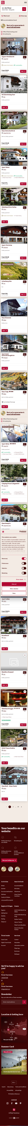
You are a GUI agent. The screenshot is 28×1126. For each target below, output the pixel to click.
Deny (14, 593)
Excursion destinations (7, 891)
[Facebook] (11, 1103)
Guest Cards (4, 939)
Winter (3, 885)
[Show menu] (25, 2)
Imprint (3, 1087)
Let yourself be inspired (7, 900)
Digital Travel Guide (6, 942)
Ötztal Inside (5, 935)
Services (17, 935)
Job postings (18, 1090)
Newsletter (17, 942)
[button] (8, 53)
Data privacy (10, 1087)
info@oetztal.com (5, 989)
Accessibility (10, 1090)
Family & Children (5, 897)
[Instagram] (7, 1103)
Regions (3, 910)
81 (18, 807)
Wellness (3, 894)
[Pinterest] (20, 1103)
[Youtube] (16, 1103)
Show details (19, 579)
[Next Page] (21, 807)
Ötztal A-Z (3, 922)
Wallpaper (17, 954)
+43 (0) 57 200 (4, 977)
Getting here (4, 913)
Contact (16, 939)
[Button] (24, 1002)
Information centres (19, 945)
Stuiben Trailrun (18, 919)
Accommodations (18, 885)
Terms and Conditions (20, 1087)
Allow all (14, 584)
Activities (4, 882)
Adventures (17, 891)
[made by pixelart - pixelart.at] (14, 1118)
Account (3, 945)
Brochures (17, 951)
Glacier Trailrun (18, 922)
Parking (3, 919)
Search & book (18, 882)
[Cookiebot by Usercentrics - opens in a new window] (19, 532)
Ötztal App (17, 948)
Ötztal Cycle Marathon (20, 925)
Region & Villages (6, 906)
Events (16, 906)
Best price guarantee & (15, 26)
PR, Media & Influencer (14, 1094)
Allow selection (14, 588)
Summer (3, 888)
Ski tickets (17, 888)
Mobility (3, 916)
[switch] (24, 563)
